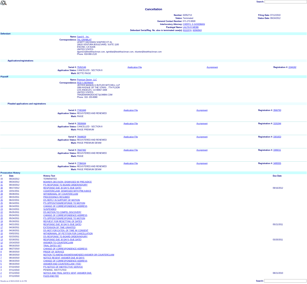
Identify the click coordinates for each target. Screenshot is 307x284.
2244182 (292, 67)
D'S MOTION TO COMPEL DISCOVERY (62, 212)
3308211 (277, 150)
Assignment (212, 67)
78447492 (81, 150)
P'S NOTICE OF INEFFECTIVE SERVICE (63, 267)
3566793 (277, 110)
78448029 (81, 137)
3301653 (277, 137)
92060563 (197, 30)
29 (1, 191)
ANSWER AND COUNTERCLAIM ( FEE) (62, 264)
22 (1, 212)
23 (1, 209)
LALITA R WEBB (191, 27)
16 (1, 230)
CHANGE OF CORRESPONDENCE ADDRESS (65, 206)
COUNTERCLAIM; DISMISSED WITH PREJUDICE (67, 191)
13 (1, 239)
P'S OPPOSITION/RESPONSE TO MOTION (64, 203)
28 (1, 194)
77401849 (81, 110)
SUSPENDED (49, 209)
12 (1, 242)
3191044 (277, 123)
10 (1, 249)
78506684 (81, 123)
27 (1, 197)
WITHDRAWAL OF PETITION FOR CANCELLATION (68, 233)
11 (1, 246)
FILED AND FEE (51, 276)
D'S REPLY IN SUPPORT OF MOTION (61, 200)
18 (1, 224)
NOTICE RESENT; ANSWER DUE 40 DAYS (63, 258)
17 (1, 227)
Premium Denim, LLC (87, 80)
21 (1, 215)
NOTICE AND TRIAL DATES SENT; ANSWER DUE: (67, 273)
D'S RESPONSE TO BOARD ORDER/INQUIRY (65, 236)
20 (1, 218)
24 (1, 206)
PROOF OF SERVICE (53, 252)
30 (1, 188)
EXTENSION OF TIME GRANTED (59, 227)
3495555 (277, 163)
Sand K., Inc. (83, 37)
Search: (260, 1)
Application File (135, 67)
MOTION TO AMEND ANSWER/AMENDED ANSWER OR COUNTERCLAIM (78, 255)
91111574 (187, 30)
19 (1, 221)
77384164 (81, 163)
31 (1, 185)
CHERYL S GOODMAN (194, 24)
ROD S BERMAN (85, 83)
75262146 (81, 67)
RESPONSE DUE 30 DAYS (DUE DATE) (62, 188)
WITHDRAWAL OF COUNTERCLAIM (60, 194)
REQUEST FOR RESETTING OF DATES (62, 221)
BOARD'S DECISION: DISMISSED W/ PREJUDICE (67, 182)
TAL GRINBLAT (84, 40)
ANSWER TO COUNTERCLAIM (58, 242)
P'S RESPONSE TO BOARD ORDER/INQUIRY (65, 185)
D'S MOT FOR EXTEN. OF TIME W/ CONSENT (65, 230)
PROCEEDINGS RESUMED (56, 197)
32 (1, 182)
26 (1, 200)
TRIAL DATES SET (52, 246)
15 (1, 233)
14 (1, 236)
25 (1, 203)
